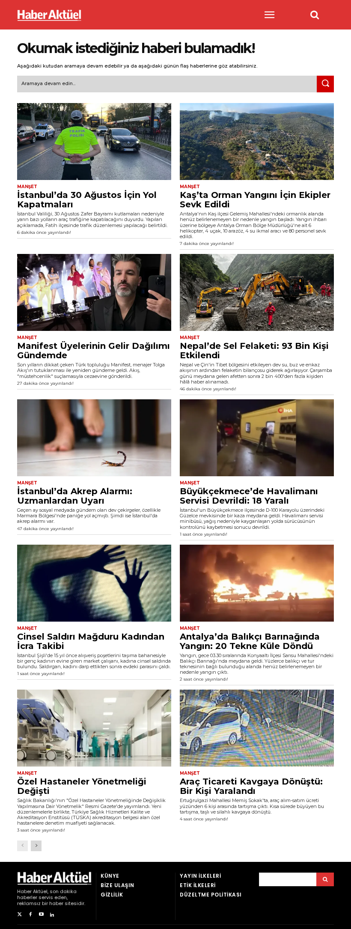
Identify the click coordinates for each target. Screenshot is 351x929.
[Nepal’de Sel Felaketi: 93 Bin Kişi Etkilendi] (257, 292)
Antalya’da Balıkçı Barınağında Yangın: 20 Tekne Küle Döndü (250, 641)
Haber (24, 891)
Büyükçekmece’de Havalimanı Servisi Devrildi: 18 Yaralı (249, 496)
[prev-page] (22, 846)
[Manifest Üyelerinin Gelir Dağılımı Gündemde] (94, 292)
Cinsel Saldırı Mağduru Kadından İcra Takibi (90, 641)
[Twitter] (19, 914)
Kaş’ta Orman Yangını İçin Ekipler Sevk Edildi (255, 199)
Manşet (27, 186)
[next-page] (36, 846)
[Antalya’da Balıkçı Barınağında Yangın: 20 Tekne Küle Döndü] (257, 583)
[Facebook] (30, 914)
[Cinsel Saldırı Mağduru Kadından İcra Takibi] (94, 583)
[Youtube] (41, 914)
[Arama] (325, 879)
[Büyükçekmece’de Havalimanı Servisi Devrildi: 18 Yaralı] (257, 437)
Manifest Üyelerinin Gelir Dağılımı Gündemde (93, 350)
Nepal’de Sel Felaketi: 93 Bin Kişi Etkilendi (254, 350)
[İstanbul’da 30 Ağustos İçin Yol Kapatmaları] (94, 141)
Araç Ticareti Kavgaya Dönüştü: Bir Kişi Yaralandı (251, 786)
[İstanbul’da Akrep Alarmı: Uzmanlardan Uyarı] (94, 437)
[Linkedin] (52, 914)
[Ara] (325, 84)
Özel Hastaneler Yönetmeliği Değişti (81, 786)
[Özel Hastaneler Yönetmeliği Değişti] (94, 728)
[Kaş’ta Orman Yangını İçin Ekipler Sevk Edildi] (257, 141)
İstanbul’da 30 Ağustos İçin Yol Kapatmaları (87, 199)
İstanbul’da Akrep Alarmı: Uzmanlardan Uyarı (74, 496)
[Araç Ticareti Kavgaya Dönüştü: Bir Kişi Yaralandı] (257, 728)
